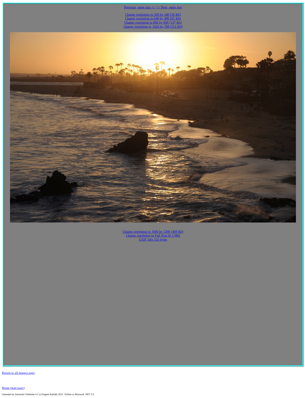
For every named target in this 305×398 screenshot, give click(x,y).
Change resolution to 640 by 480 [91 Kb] (153, 18)
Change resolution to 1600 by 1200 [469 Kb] (153, 231)
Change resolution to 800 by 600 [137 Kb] (153, 22)
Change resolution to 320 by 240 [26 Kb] (153, 14)
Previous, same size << (139, 7)
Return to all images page (18, 373)
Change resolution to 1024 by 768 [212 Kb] (153, 26)
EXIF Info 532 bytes (153, 239)
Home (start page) (13, 388)
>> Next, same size (169, 7)
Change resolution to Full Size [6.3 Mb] (153, 235)
